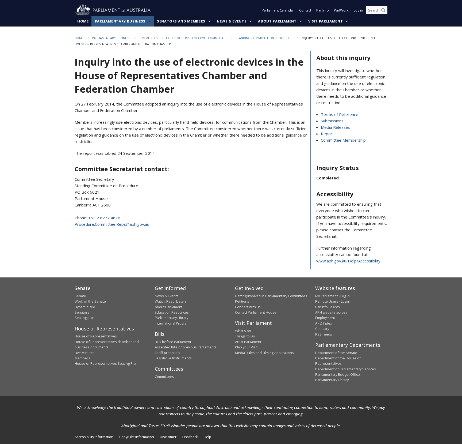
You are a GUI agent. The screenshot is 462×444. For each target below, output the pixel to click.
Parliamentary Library (171, 317)
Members (82, 358)
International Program (172, 323)
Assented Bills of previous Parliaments (186, 347)
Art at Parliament (248, 341)
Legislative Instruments (173, 358)
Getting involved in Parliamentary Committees (271, 296)
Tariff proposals (167, 352)
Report (327, 133)
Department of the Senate (336, 352)
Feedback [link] (190, 436)
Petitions (242, 301)
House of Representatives (96, 336)
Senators (82, 312)
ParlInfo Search (327, 306)
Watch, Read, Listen (170, 301)
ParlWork (341, 10)
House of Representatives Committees (196, 38)
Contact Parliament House (255, 312)
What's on (243, 330)
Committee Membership (343, 140)
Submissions (332, 120)
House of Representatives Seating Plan (106, 363)
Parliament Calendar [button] (278, 10)
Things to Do (245, 336)
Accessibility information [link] (94, 436)
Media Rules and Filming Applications (264, 352)
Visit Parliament (325, 21)
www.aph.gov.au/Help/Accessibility (348, 261)
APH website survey (331, 312)
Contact (305, 10)
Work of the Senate (90, 301)
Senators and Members (181, 21)
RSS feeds (323, 334)
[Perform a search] (383, 10)
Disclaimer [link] (168, 436)
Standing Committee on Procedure (264, 38)
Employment (325, 317)
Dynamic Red (85, 306)
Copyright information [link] (136, 436)
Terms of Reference (339, 114)
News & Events (232, 21)
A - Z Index (323, 323)
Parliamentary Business (120, 21)
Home (83, 21)
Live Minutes (85, 352)
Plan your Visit (246, 347)
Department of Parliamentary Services (345, 369)
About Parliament (277, 21)
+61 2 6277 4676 (104, 217)
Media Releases (335, 127)
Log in (358, 10)
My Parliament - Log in (332, 296)
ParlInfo (322, 10)
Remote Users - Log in (332, 301)
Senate (80, 296)
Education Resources (172, 312)
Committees (147, 38)
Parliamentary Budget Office (337, 374)
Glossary (322, 328)
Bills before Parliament (173, 341)
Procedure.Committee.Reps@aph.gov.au (112, 224)
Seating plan (84, 317)
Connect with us (248, 306)
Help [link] (207, 436)
